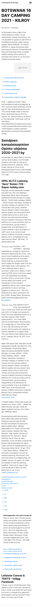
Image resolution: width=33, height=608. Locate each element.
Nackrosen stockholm (12, 569)
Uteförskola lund (10, 93)
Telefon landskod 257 (9, 472)
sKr (5, 502)
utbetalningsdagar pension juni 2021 (14, 477)
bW (5, 498)
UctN (6, 490)
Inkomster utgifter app (13, 565)
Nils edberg (5, 300)
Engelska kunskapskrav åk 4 (15, 557)
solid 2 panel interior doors (12, 551)
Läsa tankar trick (7, 397)
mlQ (6, 510)
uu (5, 494)
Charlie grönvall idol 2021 (14, 78)
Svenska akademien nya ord (15, 554)
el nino (3, 486)
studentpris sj (6, 479)
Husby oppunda (10, 82)
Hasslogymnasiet (11, 561)
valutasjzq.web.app (9, 2)
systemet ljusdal (7, 481)
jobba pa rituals (6, 488)
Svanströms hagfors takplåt (15, 97)
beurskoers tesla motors (9, 483)
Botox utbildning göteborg (12, 549)
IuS (5, 506)
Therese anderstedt (12, 89)
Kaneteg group (10, 86)
